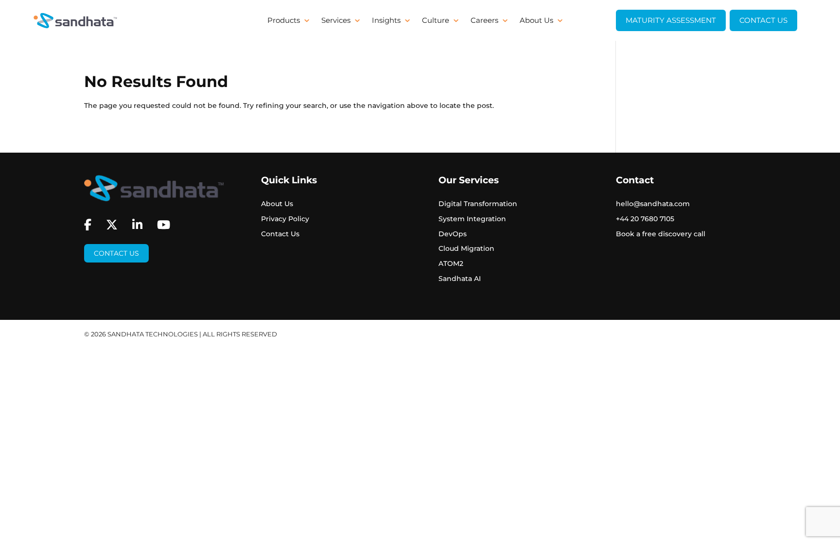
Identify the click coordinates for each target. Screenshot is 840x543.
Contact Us (116, 253)
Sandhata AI (459, 278)
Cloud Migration (466, 248)
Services (335, 21)
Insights (386, 21)
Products (283, 21)
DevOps (452, 233)
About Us (536, 21)
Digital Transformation (477, 203)
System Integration (472, 218)
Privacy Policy (285, 218)
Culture (435, 21)
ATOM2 (450, 263)
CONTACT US (763, 20)
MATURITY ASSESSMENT (671, 20)
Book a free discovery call (660, 233)
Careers (484, 21)
